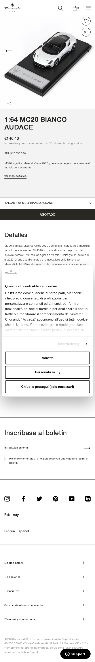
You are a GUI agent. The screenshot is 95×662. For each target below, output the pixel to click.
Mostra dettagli (70, 344)
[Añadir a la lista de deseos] (86, 21)
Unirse (84, 448)
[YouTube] (71, 497)
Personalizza (45, 372)
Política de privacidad (52, 458)
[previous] (11, 51)
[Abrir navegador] (88, 7)
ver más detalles (15, 176)
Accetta (47, 358)
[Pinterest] (55, 497)
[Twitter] (39, 497)
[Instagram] (7, 497)
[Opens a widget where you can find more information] (75, 654)
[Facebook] (23, 497)
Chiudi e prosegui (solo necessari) (47, 386)
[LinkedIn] (88, 497)
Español (23, 531)
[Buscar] (60, 7)
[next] (84, 51)
